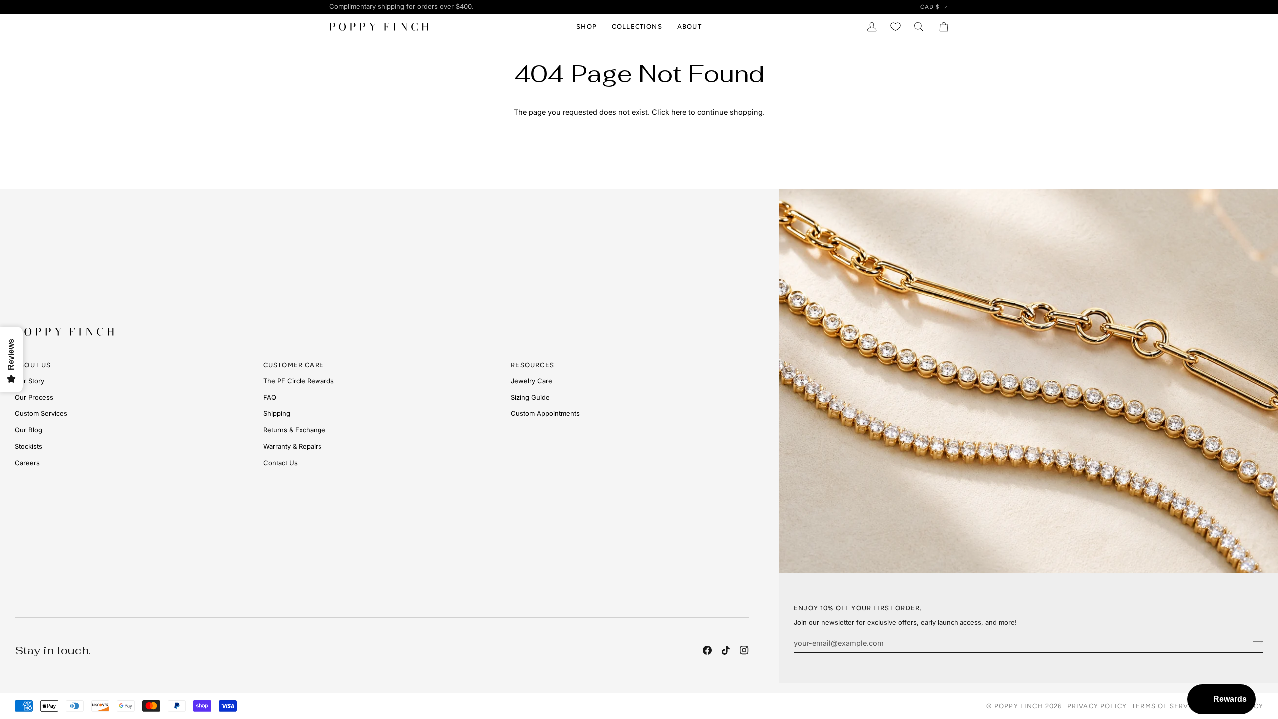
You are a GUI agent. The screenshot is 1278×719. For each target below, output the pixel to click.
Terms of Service (1166, 706)
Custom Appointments (545, 413)
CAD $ (929, 6)
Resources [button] (532, 365)
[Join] (1255, 642)
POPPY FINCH (1018, 706)
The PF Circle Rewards (298, 381)
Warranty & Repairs (292, 446)
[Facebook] (707, 650)
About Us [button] (33, 365)
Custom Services (41, 413)
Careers (27, 463)
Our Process (34, 397)
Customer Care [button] (293, 365)
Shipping (276, 413)
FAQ (269, 397)
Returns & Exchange (294, 430)
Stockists (28, 446)
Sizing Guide (530, 397)
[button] (586, 27)
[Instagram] (744, 650)
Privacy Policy (1097, 706)
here (678, 112)
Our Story (29, 381)
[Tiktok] (726, 650)
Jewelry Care (531, 381)
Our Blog (28, 430)
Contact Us (280, 463)
